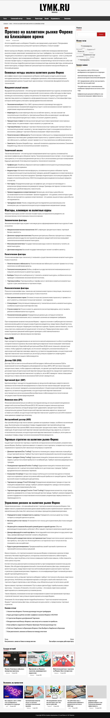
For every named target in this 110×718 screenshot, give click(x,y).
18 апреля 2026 (98, 708)
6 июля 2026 (35, 708)
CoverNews (62, 715)
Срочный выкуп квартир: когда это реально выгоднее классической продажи (91, 76)
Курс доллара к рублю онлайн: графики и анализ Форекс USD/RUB (32, 615)
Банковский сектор (16, 18)
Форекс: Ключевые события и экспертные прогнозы (14, 670)
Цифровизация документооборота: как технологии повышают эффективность (90, 95)
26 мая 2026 (75, 708)
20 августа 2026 (13, 706)
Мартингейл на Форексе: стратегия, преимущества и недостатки (37, 671)
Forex (5, 18)
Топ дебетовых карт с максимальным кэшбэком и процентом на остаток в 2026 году (91, 88)
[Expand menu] (8, 18)
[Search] (105, 18)
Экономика (67, 18)
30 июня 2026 (56, 706)
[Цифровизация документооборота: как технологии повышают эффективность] (97, 692)
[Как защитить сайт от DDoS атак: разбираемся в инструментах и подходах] (13, 692)
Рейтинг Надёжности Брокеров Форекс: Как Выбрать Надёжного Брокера (36, 628)
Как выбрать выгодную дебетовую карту (61, 640)
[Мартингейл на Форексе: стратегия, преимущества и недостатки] (39, 659)
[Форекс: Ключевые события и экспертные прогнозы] (14, 659)
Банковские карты (72, 696)
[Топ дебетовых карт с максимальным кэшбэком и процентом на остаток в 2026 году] (76, 692)
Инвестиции (38, 18)
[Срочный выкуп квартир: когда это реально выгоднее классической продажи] (34, 692)
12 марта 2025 (15, 40)
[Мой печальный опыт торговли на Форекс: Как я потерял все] (63, 659)
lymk (7, 706)
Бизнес (29, 18)
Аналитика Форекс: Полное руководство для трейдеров (29, 611)
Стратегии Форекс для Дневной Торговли (23, 618)
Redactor (8, 40)
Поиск (79, 28)
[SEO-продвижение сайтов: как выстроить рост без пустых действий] (55, 692)
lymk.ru (55, 7)
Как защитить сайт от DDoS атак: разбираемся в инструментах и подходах (91, 71)
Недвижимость (55, 18)
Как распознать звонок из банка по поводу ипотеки (27, 631)
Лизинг (47, 18)
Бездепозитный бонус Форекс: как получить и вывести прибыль (32, 621)
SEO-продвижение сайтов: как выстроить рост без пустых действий (91, 82)
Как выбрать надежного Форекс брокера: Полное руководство (31, 625)
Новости (90, 696)
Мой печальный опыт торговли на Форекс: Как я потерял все (63, 670)
